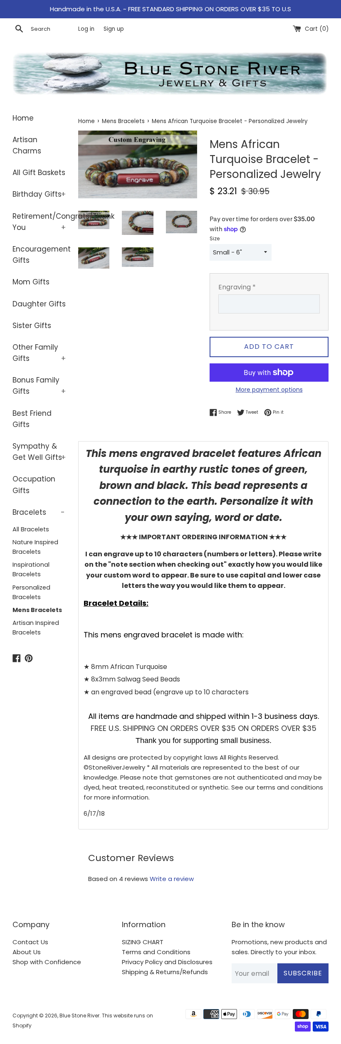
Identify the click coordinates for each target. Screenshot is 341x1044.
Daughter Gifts (39, 304)
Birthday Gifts (39, 194)
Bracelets (38, 512)
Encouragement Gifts (39, 254)
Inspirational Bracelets (30, 569)
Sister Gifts (31, 326)
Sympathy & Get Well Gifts (39, 451)
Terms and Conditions (156, 952)
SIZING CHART (142, 942)
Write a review (172, 878)
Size (215, 238)
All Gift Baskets (38, 173)
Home (23, 118)
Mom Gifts (30, 282)
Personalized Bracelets (31, 592)
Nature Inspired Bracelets (35, 547)
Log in (86, 29)
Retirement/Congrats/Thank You (39, 221)
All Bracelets (30, 529)
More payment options (269, 389)
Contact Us (30, 942)
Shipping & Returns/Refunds (165, 971)
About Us (26, 952)
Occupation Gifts (33, 484)
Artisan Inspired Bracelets (35, 628)
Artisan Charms (26, 145)
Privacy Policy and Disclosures (167, 962)
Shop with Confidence (46, 962)
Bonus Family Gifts (39, 385)
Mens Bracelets (37, 610)
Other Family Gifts (39, 352)
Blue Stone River (79, 1015)
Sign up (114, 29)
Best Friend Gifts (32, 418)
